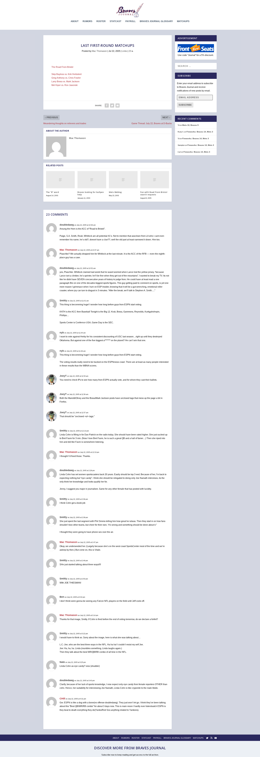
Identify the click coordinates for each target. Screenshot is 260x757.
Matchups (183, 21)
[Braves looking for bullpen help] (91, 179)
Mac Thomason (99, 51)
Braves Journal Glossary (156, 21)
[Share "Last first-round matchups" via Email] (117, 105)
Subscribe (185, 105)
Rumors (87, 21)
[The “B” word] (60, 179)
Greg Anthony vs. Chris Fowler (66, 78)
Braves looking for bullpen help (90, 193)
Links (124, 51)
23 (130, 51)
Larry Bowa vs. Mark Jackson (65, 81)
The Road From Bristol (62, 67)
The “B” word (52, 192)
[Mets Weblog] (123, 179)
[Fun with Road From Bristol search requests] (154, 179)
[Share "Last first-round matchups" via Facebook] (106, 105)
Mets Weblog (115, 192)
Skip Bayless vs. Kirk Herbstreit (66, 74)
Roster (101, 21)
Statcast (115, 21)
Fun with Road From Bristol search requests (153, 193)
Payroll (130, 21)
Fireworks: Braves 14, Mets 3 (199, 132)
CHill (62, 698)
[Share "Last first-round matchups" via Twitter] (112, 105)
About (75, 21)
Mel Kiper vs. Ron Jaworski (64, 85)
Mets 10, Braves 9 (190, 125)
